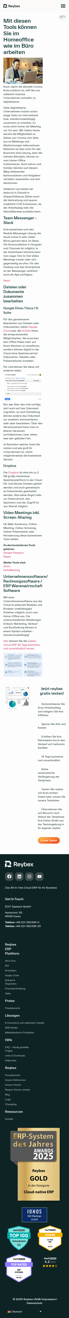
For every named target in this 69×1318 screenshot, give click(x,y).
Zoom (6, 566)
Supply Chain (12, 975)
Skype (7, 556)
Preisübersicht (12, 1008)
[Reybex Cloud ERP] (50, 1269)
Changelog (11, 1104)
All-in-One (10, 960)
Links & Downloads (15, 1055)
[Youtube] (39, 876)
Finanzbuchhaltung (12, 988)
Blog (7, 1094)
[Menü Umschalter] (63, 5)
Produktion (10, 970)
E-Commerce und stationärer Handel (24, 1022)
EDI (7, 965)
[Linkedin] (19, 876)
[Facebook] (9, 876)
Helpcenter (11, 1060)
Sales (8, 993)
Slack (6, 280)
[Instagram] (29, 876)
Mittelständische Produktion (19, 1032)
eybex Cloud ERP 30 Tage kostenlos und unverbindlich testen (21, 644)
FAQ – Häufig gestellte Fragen (17, 1049)
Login (8, 1099)
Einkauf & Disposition (11, 982)
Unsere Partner (13, 1084)
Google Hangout (13, 552)
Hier (6, 640)
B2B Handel (11, 1027)
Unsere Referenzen (15, 1080)
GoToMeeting (11, 569)
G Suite (26, 330)
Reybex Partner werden (17, 1089)
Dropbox (13, 472)
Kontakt (9, 1119)
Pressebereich (12, 1075)
